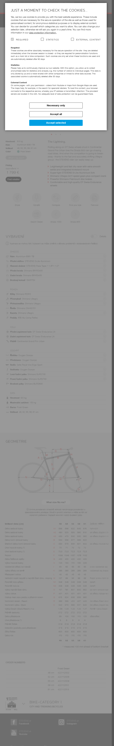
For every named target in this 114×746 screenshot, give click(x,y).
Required (22, 39)
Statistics (52, 39)
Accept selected (56, 122)
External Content (88, 39)
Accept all (56, 114)
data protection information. (43, 32)
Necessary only (56, 105)
